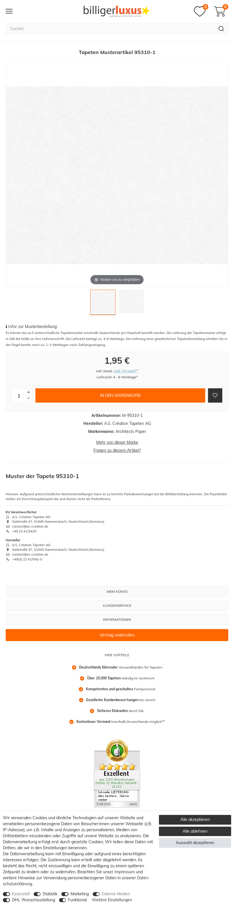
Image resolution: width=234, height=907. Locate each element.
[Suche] (221, 28)
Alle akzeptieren (195, 819)
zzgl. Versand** (126, 371)
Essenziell (21, 893)
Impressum (124, 871)
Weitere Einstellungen (112, 899)
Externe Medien (116, 893)
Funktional (77, 899)
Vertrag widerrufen (117, 635)
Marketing (79, 893)
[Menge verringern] (28, 398)
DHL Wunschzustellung (33, 899)
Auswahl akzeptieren (195, 842)
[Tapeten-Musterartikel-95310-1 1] (103, 304)
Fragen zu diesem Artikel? (117, 450)
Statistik (50, 893)
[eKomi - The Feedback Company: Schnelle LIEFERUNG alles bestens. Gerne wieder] (117, 773)
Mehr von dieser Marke (117, 442)
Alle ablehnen (195, 831)
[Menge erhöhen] (28, 392)
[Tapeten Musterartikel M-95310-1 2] (131, 304)
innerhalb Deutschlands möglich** (120, 721)
